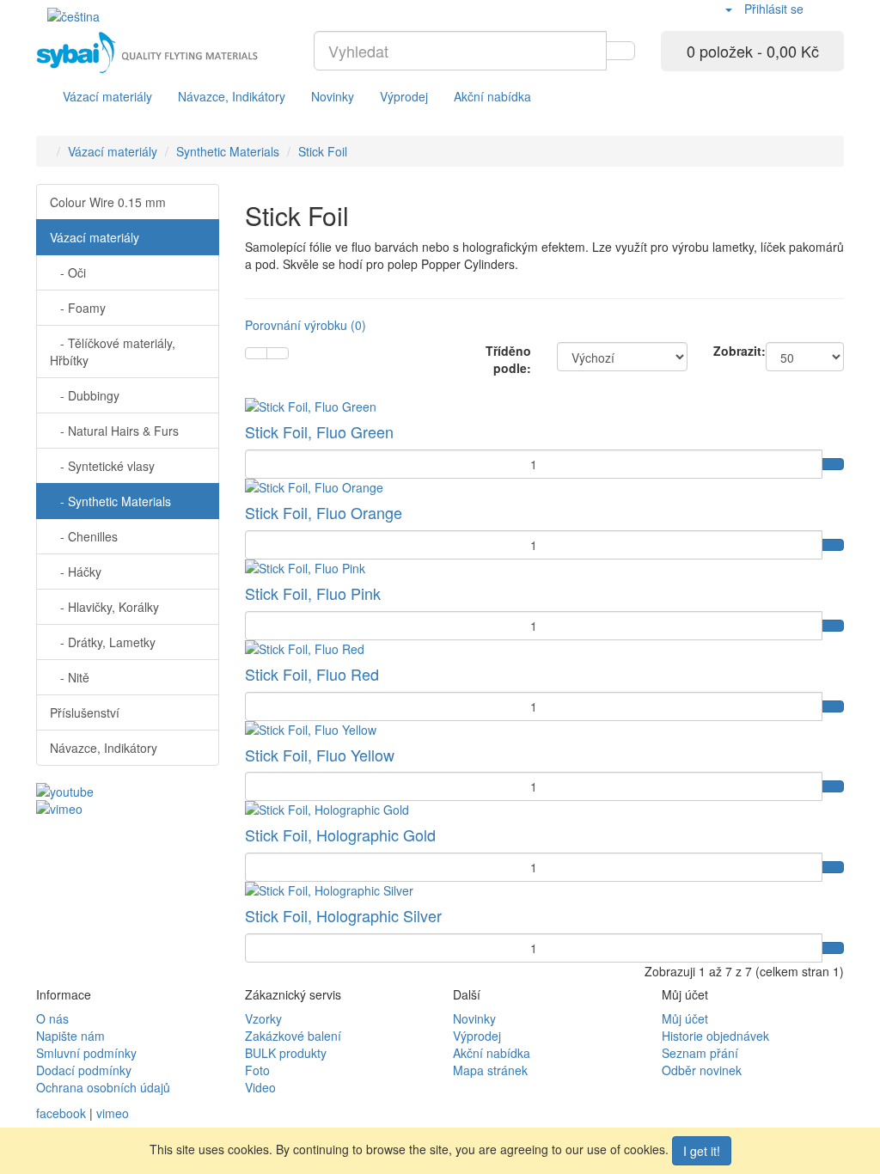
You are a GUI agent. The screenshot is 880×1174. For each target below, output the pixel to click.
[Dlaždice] (277, 353)
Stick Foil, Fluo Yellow (319, 754)
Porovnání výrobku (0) (305, 324)
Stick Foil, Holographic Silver (343, 915)
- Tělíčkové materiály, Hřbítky (112, 351)
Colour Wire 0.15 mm (108, 202)
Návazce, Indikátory (231, 96)
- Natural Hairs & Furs (114, 430)
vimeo (112, 1113)
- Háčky (75, 571)
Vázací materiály (107, 96)
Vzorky (263, 1018)
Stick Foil (322, 151)
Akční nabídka (492, 96)
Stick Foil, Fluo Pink (313, 593)
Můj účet (685, 1018)
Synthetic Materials (227, 151)
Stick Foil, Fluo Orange (323, 512)
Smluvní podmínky (86, 1052)
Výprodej (404, 96)
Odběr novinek (702, 1070)
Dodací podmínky (83, 1070)
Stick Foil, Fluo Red (312, 674)
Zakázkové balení (293, 1035)
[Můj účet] (728, 8)
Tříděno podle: (508, 359)
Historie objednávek (715, 1035)
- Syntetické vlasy (102, 465)
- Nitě (69, 677)
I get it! (701, 1150)
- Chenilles (84, 536)
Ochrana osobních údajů (103, 1087)
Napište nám (70, 1035)
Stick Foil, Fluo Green (319, 431)
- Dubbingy (84, 395)
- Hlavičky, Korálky (104, 606)
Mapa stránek (490, 1070)
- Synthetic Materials (110, 501)
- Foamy (78, 307)
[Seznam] (256, 353)
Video (260, 1087)
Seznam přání (700, 1052)
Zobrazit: (726, 350)
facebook (61, 1113)
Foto (257, 1070)
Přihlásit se (774, 8)
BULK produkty (286, 1052)
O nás (52, 1018)
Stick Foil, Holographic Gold (340, 834)
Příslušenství (84, 712)
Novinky (332, 96)
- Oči (68, 272)
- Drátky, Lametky (103, 642)
